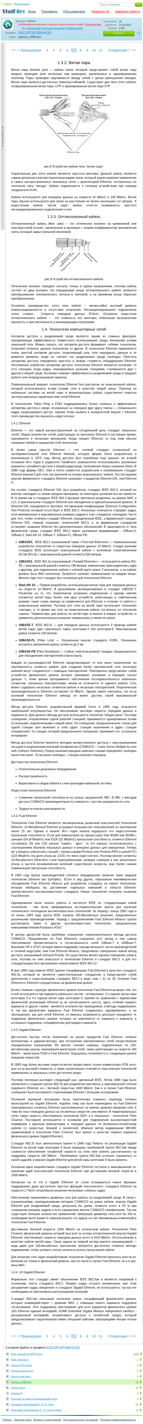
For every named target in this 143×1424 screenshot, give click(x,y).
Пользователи (74, 11)
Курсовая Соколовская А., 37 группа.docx (36, 1409)
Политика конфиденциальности (118, 1419)
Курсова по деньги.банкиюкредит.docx (34, 1398)
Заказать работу (127, 11)
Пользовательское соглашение (80, 1419)
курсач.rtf (16, 1393)
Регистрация (21, 3)
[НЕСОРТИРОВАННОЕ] (35, 32)
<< (14, 50)
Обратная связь (23, 1419)
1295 (136, 1353)
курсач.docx (18, 1387)
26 (137, 1381)
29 (137, 1387)
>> (134, 50)
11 (100, 50)
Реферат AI (100, 11)
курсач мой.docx (21, 1376)
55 (137, 1404)
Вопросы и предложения (47, 1419)
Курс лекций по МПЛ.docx (26, 1353)
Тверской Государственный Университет (55, 28)
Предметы (50, 11)
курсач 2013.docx (21, 1365)
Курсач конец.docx (22, 1370)
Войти (8, 3)
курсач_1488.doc (21, 1381)
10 (94, 50)
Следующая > (119, 50)
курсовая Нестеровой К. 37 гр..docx (32, 1404)
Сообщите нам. (93, 24)
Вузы (32, 11)
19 (137, 1409)
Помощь (7, 1419)
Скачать (118, 33)
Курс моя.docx (19, 1359)
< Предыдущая (29, 50)
